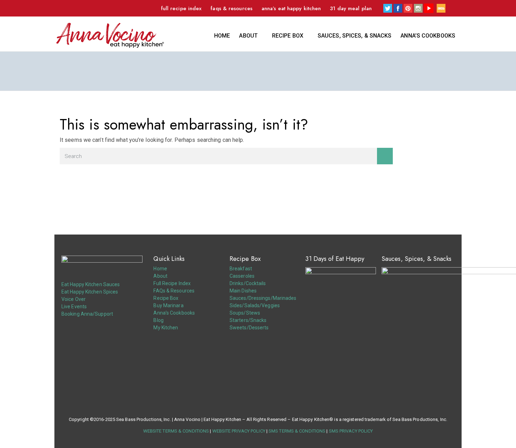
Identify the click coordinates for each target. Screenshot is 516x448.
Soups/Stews (245, 313)
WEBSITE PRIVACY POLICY (238, 431)
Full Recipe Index (181, 8)
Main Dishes (243, 291)
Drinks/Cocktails (248, 283)
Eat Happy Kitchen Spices (89, 292)
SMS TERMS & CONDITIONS (297, 431)
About (248, 35)
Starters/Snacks (248, 320)
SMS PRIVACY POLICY (351, 431)
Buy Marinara (168, 305)
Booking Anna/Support (87, 314)
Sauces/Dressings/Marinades (263, 298)
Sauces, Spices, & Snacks (354, 35)
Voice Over (73, 299)
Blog (158, 320)
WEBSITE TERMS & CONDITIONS (176, 431)
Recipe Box (287, 35)
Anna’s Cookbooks (428, 35)
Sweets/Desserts (249, 327)
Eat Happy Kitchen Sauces (90, 284)
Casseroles (242, 276)
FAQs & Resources (231, 8)
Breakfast (241, 268)
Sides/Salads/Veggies (255, 305)
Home (222, 35)
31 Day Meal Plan (351, 8)
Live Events (74, 306)
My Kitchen (165, 327)
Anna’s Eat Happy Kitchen (291, 8)
